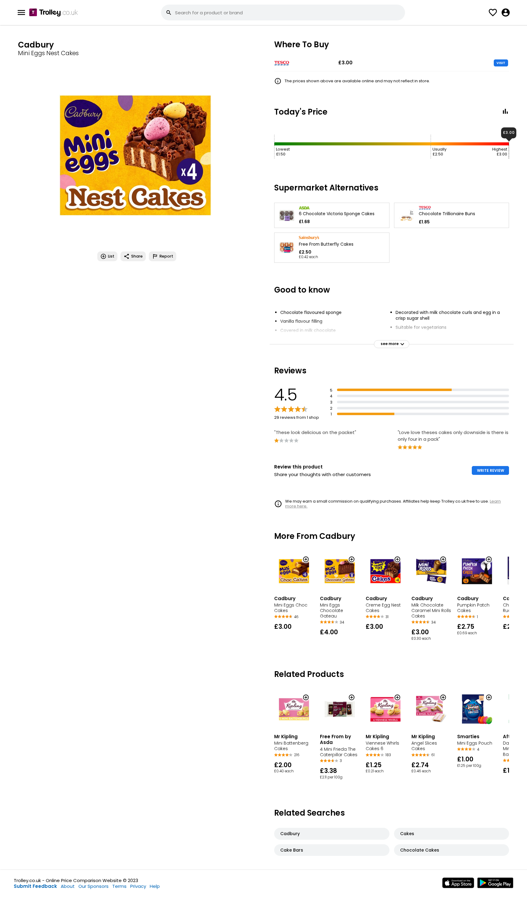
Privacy (138, 886)
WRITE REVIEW (490, 470)
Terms (119, 886)
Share (137, 256)
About (68, 886)
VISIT (501, 62)
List (111, 256)
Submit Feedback (35, 886)
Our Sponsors (93, 886)
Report (166, 256)
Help (155, 886)
